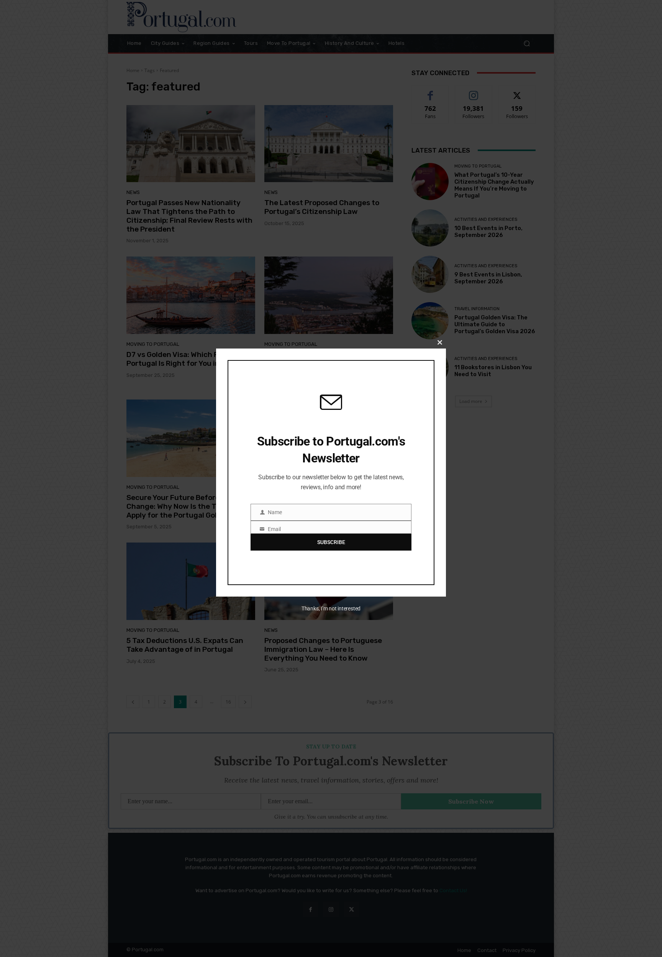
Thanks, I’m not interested (331, 608)
